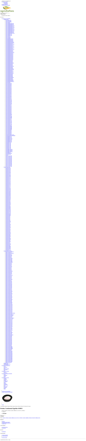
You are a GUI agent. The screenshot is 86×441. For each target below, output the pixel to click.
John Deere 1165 (8, 182)
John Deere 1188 (8, 188)
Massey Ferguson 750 (9, 329)
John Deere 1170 (8, 184)
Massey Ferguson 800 (9, 335)
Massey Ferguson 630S (9, 299)
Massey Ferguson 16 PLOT (10, 253)
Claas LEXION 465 (8, 92)
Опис (3, 404)
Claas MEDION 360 (9, 141)
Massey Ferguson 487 (9, 285)
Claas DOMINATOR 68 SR (10, 69)
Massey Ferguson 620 (9, 297)
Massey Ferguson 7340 (9, 322)
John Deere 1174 (8, 185)
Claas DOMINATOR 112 (9, 43)
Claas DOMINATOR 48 (9, 62)
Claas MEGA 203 (8, 143)
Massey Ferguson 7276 (9, 321)
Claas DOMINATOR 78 (9, 71)
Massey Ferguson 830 (9, 340)
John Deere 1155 (8, 179)
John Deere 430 (8, 201)
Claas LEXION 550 (8, 102)
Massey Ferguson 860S (9, 347)
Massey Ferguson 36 (9, 278)
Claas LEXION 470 (8, 94)
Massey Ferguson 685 (9, 301)
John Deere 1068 (8, 172)
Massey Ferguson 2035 (9, 258)
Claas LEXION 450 (8, 90)
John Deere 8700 (8, 214)
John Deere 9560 (8, 232)
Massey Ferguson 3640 (9, 279)
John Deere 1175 (8, 186)
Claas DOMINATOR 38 (9, 60)
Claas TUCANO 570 (9, 165)
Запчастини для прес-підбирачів (7, 373)
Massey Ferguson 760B (9, 332)
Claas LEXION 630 (8, 112)
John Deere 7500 (8, 211)
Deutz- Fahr (5, 369)
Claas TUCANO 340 (9, 157)
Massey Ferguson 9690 (9, 358)
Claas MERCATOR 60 (9, 150)
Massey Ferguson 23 (9, 264)
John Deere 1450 (8, 189)
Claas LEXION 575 (8, 105)
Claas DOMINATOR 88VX (10, 77)
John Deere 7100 (8, 209)
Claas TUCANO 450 (9, 160)
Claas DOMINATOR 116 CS (10, 49)
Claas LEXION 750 (8, 120)
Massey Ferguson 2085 (9, 261)
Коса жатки (5, 386)
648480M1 (27, 417)
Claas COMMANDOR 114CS (10, 27)
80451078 (33, 417)
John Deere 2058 (8, 193)
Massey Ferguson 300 (9, 272)
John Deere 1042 (8, 169)
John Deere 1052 (8, 170)
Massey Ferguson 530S (9, 293)
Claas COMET (8, 22)
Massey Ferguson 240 (9, 266)
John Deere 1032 (8, 168)
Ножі (5, 382)
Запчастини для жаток (5, 371)
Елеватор (5, 387)
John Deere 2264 (8, 198)
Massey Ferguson (6, 368)
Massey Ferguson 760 (9, 331)
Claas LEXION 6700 (9, 116)
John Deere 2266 (8, 199)
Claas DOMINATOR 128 (9, 51)
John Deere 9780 (8, 244)
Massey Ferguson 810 (9, 337)
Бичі (4, 385)
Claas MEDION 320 (9, 137)
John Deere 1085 (8, 175)
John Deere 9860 (8, 246)
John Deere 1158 (8, 181)
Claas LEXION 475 (8, 95)
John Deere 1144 (8, 178)
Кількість (1, 415)
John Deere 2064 (8, 194)
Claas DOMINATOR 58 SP (10, 66)
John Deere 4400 (8, 202)
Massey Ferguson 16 (9, 252)
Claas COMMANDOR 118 (10, 31)
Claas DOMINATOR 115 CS (10, 47)
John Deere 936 (8, 219)
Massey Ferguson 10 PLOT (10, 251)
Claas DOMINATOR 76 (9, 70)
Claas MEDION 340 (9, 139)
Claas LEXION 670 (8, 115)
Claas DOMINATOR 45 (9, 61)
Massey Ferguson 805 (9, 336)
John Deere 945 (8, 223)
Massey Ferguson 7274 (9, 320)
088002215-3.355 (14, 417)
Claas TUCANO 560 (9, 164)
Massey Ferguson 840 (9, 342)
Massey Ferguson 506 (9, 287)
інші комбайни (6, 364)
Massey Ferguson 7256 (9, 312)
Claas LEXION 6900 (9, 117)
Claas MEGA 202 (8, 142)
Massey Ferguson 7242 (9, 306)
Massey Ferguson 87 (9, 350)
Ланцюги (5, 379)
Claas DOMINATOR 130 (9, 53)
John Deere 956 (8, 231)
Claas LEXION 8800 (9, 128)
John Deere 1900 (8, 191)
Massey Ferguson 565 (9, 296)
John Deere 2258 (8, 197)
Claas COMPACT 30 (9, 35)
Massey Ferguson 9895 (9, 361)
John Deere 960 (8, 234)
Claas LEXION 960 (8, 132)
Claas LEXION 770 (8, 123)
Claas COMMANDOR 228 (10, 32)
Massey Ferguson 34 (9, 277)
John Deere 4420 (8, 203)
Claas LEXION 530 (8, 99)
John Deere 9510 (8, 227)
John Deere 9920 (8, 247)
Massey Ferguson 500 (9, 286)
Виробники (4, 431)
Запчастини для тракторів (6, 365)
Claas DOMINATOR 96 (9, 78)
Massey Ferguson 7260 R (9, 315)
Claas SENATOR (8, 154)
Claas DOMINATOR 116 (9, 48)
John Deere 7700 (8, 212)
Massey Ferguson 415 (9, 283)
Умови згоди (4, 423)
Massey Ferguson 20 (9, 257)
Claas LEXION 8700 (9, 127)
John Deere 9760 (8, 243)
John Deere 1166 (8, 183)
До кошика (2, 416)
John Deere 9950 (8, 248)
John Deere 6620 (8, 208)
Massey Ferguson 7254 (9, 311)
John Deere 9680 (8, 241)
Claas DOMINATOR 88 (9, 76)
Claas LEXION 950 (8, 131)
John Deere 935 (8, 218)
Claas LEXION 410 (8, 86)
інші (4, 370)
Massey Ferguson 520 (9, 290)
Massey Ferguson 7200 (9, 304)
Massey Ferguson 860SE (9, 348)
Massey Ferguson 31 (9, 274)
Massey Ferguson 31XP (9, 275)
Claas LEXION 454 (8, 91)
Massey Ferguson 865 (9, 349)
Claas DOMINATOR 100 (9, 38)
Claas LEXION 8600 (9, 126)
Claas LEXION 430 (8, 88)
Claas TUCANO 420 (9, 158)
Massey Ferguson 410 (9, 282)
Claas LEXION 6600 (9, 114)
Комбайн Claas (6, 19)
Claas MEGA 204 (8, 144)
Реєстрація (5, 2)
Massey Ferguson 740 (9, 327)
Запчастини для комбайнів (6, 18)
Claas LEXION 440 (8, 89)
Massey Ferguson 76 (9, 330)
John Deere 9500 (8, 226)
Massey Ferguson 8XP (9, 351)
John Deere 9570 (8, 233)
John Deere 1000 (8, 167)
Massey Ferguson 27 (9, 268)
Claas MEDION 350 (9, 140)
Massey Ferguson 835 (9, 341)
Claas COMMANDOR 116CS (10, 30)
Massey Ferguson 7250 (9, 309)
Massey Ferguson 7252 (9, 310)
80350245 (30, 417)
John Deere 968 (8, 240)
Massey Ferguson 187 (9, 255)
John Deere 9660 (8, 238)
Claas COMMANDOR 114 (10, 26)
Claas (5, 366)
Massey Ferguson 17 (9, 254)
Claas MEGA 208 (8, 145)
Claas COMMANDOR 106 (10, 23)
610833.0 (4, 417)
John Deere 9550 (8, 230)
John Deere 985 (8, 245)
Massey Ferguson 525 (9, 292)
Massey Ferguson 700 (9, 303)
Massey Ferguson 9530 (9, 353)
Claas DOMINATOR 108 (9, 41)
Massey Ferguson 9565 (9, 357)
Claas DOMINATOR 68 (9, 67)
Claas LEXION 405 (8, 85)
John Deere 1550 (8, 190)
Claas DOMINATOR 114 (9, 45)
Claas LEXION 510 (8, 97)
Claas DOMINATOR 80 (9, 74)
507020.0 (7, 417)
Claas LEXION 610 (8, 110)
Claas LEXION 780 (8, 125)
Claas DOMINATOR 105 (9, 39)
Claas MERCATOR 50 (9, 149)
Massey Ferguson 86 (9, 345)
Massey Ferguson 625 (9, 298)
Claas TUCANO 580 (9, 166)
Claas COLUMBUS (9, 21)
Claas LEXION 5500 (9, 103)
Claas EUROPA (8, 82)
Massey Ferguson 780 (9, 333)
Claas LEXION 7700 (9, 124)
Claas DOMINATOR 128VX (10, 52)
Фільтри (5, 378)
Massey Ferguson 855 (9, 344)
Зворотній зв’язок (5, 427)
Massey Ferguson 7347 (9, 325)
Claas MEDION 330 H (9, 138)
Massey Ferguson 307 (9, 273)
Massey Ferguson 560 (9, 295)
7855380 (20, 417)
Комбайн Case (6, 363)
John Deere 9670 (8, 239)
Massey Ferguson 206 (9, 259)
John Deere (5, 367)
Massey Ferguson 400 (9, 281)
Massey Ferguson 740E (9, 328)
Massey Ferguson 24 (9, 265)
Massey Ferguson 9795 (9, 360)
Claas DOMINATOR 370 (9, 59)
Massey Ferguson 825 (9, 339)
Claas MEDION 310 (9, 136)
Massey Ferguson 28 (9, 269)
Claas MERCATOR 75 (9, 151)
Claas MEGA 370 (8, 148)
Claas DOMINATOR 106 (9, 40)
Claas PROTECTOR (9, 153)
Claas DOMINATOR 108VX (10, 42)
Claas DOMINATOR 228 (9, 56)
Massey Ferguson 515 (9, 289)
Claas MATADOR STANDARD (10, 135)
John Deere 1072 (8, 173)
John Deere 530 (8, 205)
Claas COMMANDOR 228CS (10, 33)
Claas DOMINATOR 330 (9, 58)
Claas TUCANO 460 (9, 161)
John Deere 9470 (8, 225)
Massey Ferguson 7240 (9, 305)
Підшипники (6, 380)
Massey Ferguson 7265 (9, 316)
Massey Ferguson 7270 (9, 317)
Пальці (5, 383)
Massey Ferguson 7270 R (9, 318)
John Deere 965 (8, 237)
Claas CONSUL (8, 36)
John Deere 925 (8, 216)
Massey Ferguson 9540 (9, 354)
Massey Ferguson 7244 (9, 307)
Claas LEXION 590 (8, 108)
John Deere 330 (8, 200)
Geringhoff (5, 372)
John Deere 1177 (8, 187)
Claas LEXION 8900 (9, 129)
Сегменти (5, 381)
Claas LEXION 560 (8, 104)
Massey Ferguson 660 (9, 300)
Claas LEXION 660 (8, 113)
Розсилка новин (4, 437)
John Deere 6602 (8, 207)
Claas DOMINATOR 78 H (9, 72)
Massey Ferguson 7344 (9, 323)
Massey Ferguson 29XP (9, 271)
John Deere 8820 (8, 215)
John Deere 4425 (8, 204)
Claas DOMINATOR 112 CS (10, 44)
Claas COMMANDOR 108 (10, 24)
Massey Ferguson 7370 (9, 326)
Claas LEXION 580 (8, 106)
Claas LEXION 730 (8, 118)
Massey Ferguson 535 (9, 294)
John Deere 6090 (8, 206)
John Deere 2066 (8, 195)
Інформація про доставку (6, 422)
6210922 (10, 417)
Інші (4, 376)
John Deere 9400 (8, 221)
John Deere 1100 (8, 176)
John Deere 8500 (8, 213)
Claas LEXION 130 (8, 83)
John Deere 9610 (8, 236)
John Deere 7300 (8, 210)
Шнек (5, 388)
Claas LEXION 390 (8, 84)
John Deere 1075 (8, 174)
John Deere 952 (8, 228)
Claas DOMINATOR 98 (9, 79)
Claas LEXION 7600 (9, 122)
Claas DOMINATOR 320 (9, 57)
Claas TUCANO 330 (9, 156)
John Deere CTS (8, 249)
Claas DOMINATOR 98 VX (10, 81)
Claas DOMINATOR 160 (9, 55)
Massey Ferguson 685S (9, 302)
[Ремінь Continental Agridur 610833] (7, 403)
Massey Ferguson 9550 (9, 355)
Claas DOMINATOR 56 (9, 64)
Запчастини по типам (5, 377)
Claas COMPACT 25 (9, 34)
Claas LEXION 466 (8, 93)
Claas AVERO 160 (8, 20)
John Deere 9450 (8, 224)
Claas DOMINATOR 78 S (9, 73)
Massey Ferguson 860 (9, 346)
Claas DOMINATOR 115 (9, 46)
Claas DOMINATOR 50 (9, 63)
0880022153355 (37, 417)
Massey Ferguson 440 (9, 284)
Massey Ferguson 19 (9, 256)
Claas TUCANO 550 (9, 163)
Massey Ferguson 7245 (9, 308)
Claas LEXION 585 (8, 107)
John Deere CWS (8, 250)
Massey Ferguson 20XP (9, 262)
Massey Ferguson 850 (9, 343)
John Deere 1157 (8, 180)
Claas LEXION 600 (8, 109)
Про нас (3, 421)
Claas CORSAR (8, 37)
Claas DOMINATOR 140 (9, 54)
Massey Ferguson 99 (9, 362)
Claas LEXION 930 (8, 130)
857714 (18, 417)
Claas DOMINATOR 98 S (9, 80)
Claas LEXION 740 (8, 119)
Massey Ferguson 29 (9, 270)
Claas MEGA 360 (8, 147)
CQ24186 (23, 417)
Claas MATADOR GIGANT (10, 134)
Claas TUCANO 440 (9, 159)
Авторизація (6, 3)
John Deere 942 (8, 222)
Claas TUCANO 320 (9, 155)
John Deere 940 (8, 220)
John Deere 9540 (8, 229)
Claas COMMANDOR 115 (10, 28)
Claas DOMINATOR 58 (9, 65)
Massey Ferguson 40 (9, 280)
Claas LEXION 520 (8, 98)
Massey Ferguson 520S (9, 291)
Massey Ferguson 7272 (9, 319)
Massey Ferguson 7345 (9, 324)
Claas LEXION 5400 (9, 101)
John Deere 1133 (8, 177)
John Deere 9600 (8, 235)
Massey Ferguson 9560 (9, 356)
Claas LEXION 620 (8, 111)
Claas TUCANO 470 (9, 162)
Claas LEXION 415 (8, 87)
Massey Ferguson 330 (9, 276)
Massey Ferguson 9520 (9, 352)
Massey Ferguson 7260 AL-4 (10, 314)
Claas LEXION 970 (8, 133)
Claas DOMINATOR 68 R (9, 68)
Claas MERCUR (8, 152)
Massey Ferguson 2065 (9, 260)
